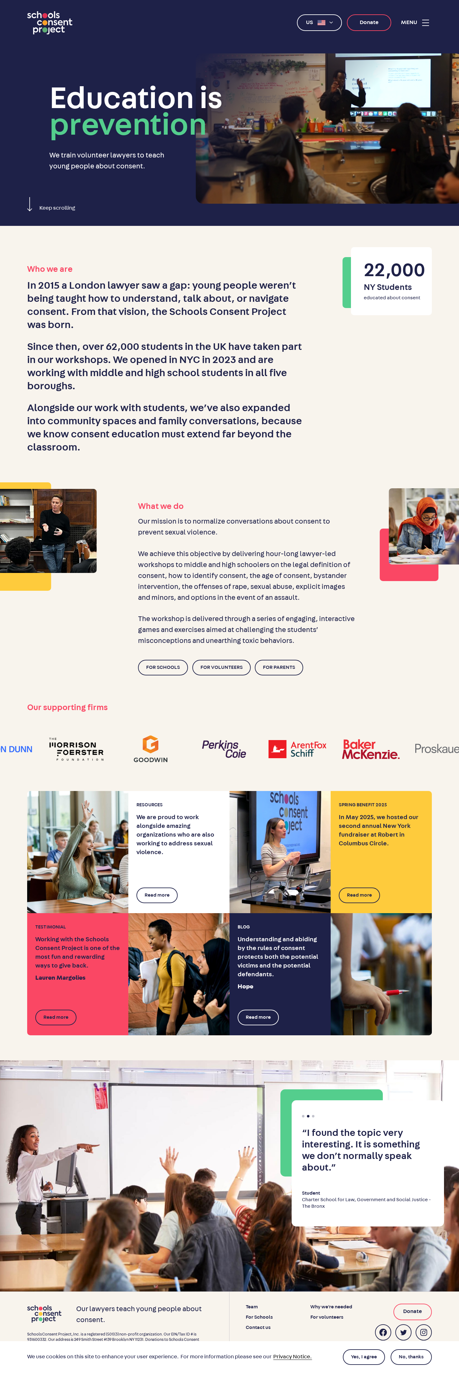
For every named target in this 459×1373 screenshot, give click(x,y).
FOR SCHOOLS (163, 667)
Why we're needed (331, 1306)
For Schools (259, 1317)
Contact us (258, 1327)
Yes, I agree (364, 1356)
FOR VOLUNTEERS (221, 667)
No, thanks (411, 1356)
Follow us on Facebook (383, 1332)
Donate (369, 22)
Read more (157, 895)
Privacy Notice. (292, 1357)
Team (252, 1306)
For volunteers (326, 1317)
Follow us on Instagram (424, 1332)
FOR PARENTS (279, 667)
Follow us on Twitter (403, 1332)
